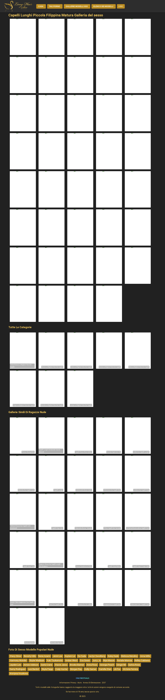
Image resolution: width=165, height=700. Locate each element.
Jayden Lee (15, 665)
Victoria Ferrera (130, 669)
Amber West (71, 660)
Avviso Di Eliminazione (92, 683)
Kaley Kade (113, 656)
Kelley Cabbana (142, 660)
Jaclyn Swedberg (97, 656)
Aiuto (79, 683)
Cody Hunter (61, 669)
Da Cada (82, 656)
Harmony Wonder (18, 660)
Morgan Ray (76, 669)
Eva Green (85, 660)
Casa (40, 6)
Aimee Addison (31, 665)
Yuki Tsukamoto (55, 660)
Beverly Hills (30, 656)
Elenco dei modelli (103, 6)
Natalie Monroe (124, 660)
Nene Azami (44, 656)
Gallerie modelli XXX (77, 6)
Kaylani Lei (70, 656)
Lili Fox (117, 669)
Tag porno (54, 6)
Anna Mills (145, 656)
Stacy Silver (15, 656)
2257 (104, 683)
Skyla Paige (47, 669)
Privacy (73, 683)
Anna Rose (92, 665)
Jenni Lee (57, 656)
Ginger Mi (121, 665)
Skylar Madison (36, 660)
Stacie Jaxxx (61, 665)
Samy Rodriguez (17, 669)
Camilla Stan (105, 669)
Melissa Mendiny (129, 656)
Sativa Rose (134, 665)
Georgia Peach (107, 665)
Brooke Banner (77, 665)
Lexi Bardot (33, 669)
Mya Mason (109, 660)
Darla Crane (46, 665)
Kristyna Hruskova (19, 673)
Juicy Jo (97, 660)
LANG (120, 6)
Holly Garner (90, 669)
